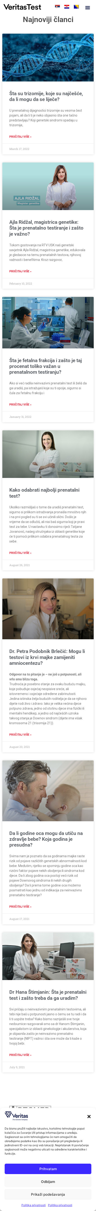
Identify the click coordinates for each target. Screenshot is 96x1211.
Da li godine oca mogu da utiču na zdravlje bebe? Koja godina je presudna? (46, 839)
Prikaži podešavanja (48, 1194)
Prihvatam (48, 1169)
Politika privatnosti (33, 1205)
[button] (89, 1116)
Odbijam (48, 1181)
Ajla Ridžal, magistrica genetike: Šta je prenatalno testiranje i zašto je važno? (46, 228)
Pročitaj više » (20, 136)
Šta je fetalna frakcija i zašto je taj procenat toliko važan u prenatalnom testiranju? (45, 366)
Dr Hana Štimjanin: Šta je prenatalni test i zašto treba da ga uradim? (47, 995)
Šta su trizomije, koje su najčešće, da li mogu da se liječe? (46, 96)
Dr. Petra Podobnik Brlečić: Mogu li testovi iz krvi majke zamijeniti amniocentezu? (47, 657)
